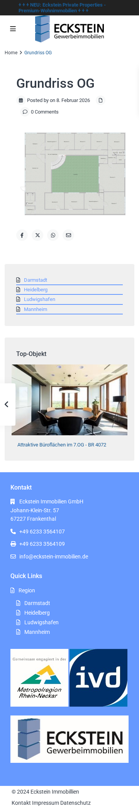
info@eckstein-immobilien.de (53, 556)
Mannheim (35, 309)
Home (11, 52)
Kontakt (21, 803)
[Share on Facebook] (22, 235)
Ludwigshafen (39, 299)
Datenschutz (75, 803)
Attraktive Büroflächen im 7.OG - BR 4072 (61, 445)
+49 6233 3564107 (42, 531)
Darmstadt (35, 280)
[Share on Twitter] (37, 235)
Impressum (45, 803)
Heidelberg (35, 290)
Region (27, 590)
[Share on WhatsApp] (53, 235)
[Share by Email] (68, 235)
